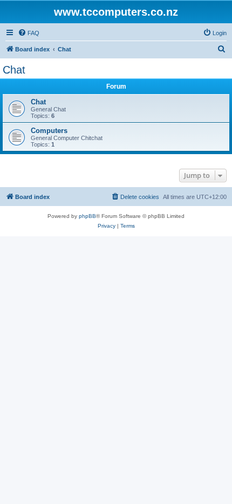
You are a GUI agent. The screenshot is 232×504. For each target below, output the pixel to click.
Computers (49, 131)
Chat (14, 70)
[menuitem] (28, 32)
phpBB (87, 216)
